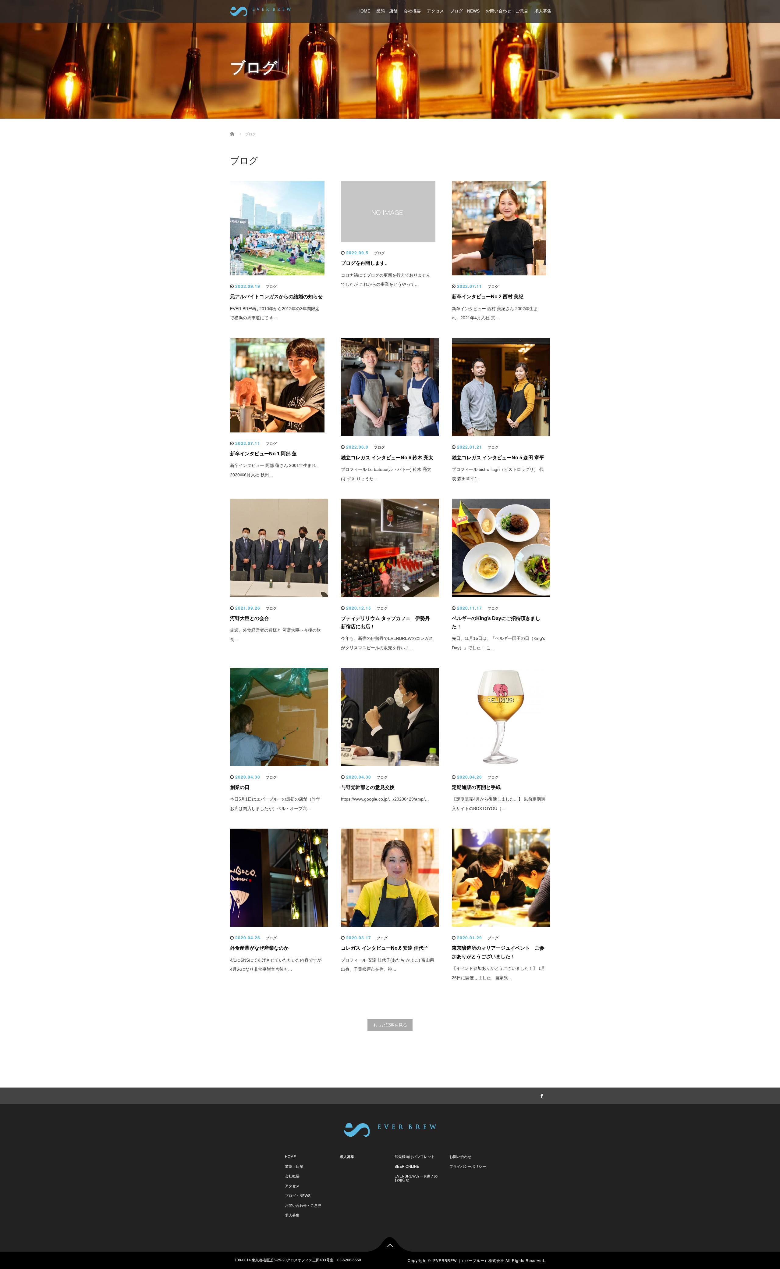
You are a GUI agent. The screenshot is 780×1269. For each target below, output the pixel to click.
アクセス (435, 11)
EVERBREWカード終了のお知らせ (416, 1178)
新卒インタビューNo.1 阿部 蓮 (263, 453)
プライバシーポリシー (467, 1166)
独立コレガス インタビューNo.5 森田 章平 (498, 457)
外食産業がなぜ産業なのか (259, 948)
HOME (363, 11)
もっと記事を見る (390, 1025)
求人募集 (542, 11)
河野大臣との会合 (249, 618)
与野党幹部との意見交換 (368, 787)
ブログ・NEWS (465, 11)
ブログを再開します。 (365, 263)
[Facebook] (540, 1095)
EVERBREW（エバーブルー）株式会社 (468, 1260)
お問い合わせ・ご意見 (507, 11)
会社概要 (412, 11)
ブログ (271, 287)
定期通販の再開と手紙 (476, 787)
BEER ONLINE (407, 1166)
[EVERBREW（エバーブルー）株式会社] (260, 10)
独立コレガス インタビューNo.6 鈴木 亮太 (387, 457)
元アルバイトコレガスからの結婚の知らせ (276, 296)
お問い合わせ (460, 1157)
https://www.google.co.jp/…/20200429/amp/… (385, 799)
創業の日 (240, 787)
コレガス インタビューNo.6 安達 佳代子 (384, 948)
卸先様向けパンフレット (415, 1157)
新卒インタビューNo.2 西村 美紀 (487, 296)
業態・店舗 (387, 11)
